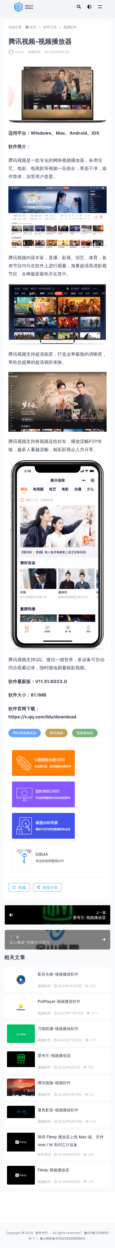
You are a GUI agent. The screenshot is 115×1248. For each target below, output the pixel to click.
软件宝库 (50, 27)
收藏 (22, 887)
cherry (19, 52)
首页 (33, 27)
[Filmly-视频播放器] (21, 1175)
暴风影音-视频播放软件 (58, 1109)
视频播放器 (84, 733)
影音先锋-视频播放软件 (58, 974)
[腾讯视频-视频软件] (21, 1087)
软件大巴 (41, 1233)
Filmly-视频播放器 (53, 1169)
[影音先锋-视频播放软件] (21, 979)
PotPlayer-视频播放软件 (59, 1001)
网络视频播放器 (24, 733)
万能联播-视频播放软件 (58, 1028)
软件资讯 (44, 1154)
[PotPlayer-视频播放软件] (21, 1007)
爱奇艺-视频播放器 (54, 1055)
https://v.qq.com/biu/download (42, 717)
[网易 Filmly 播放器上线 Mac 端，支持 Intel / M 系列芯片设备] (21, 1142)
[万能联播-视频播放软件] (21, 1034)
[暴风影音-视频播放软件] (21, 1112)
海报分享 (50, 887)
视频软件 (70, 27)
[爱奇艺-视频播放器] (21, 1059)
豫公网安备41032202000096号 (62, 1238)
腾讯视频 (56, 733)
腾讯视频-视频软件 (54, 1082)
